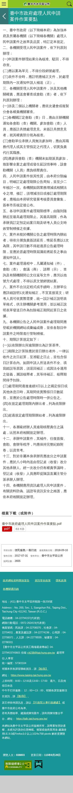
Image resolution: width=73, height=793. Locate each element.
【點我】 (21, 696)
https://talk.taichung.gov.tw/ (31, 718)
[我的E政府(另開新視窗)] (38, 764)
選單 (4, 4)
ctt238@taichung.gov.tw (41, 652)
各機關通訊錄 (11, 588)
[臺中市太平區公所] (36, 4)
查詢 (69, 4)
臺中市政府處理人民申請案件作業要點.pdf (31, 524)
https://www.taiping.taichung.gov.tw (31, 675)
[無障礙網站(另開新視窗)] (18, 765)
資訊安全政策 (43, 580)
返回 (4, 16)
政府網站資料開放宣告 (16, 580)
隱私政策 (61, 580)
